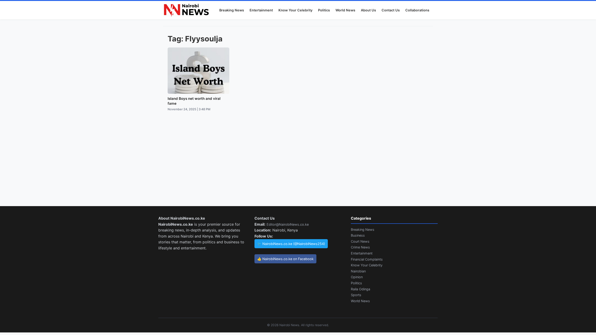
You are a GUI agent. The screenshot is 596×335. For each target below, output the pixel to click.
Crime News (360, 247)
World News (345, 10)
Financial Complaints (367, 259)
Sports (356, 295)
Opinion (357, 277)
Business (358, 235)
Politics (324, 10)
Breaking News (231, 10)
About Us (368, 10)
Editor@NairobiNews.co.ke (288, 224)
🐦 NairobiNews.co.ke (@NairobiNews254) (291, 244)
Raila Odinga (360, 289)
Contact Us (391, 10)
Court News (360, 241)
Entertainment (261, 10)
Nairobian (358, 271)
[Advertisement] (298, 163)
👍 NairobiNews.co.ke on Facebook (285, 259)
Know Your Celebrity (295, 10)
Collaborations (417, 10)
